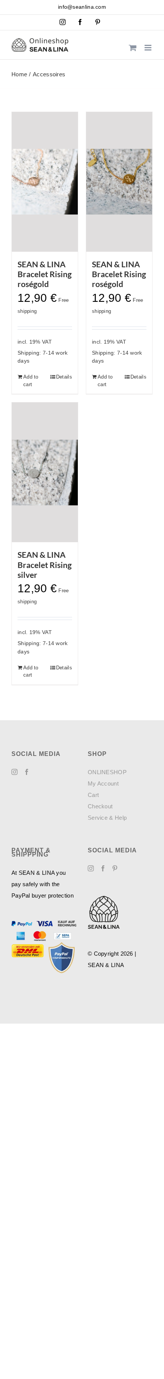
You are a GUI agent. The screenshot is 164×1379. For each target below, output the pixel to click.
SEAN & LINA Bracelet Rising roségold (45, 274)
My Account (103, 783)
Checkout (100, 806)
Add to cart (31, 380)
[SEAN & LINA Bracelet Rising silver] (45, 472)
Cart (93, 795)
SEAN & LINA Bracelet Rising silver (45, 564)
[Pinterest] (115, 868)
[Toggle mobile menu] (149, 48)
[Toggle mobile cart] (133, 48)
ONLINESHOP (107, 772)
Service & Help (107, 817)
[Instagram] (14, 772)
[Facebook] (27, 772)
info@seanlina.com (82, 7)
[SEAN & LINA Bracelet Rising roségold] (45, 182)
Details (64, 377)
